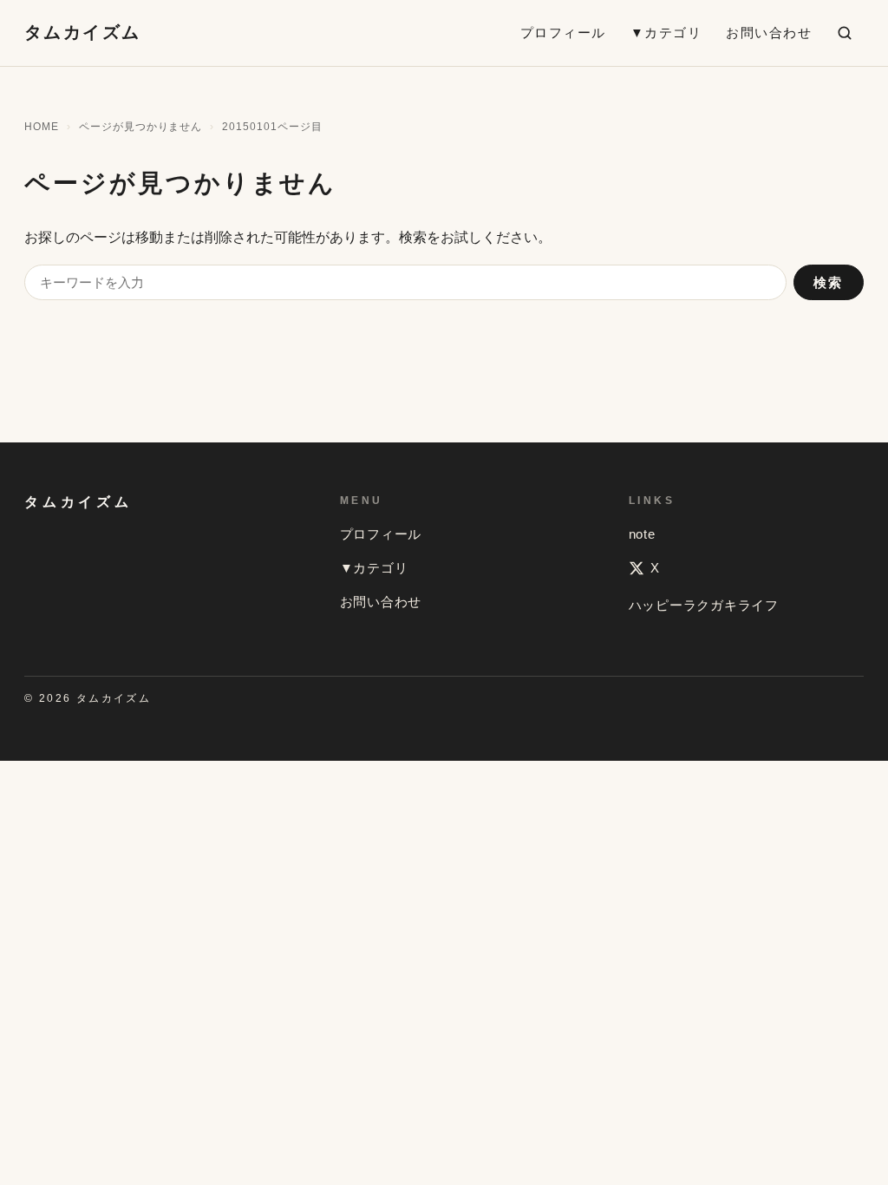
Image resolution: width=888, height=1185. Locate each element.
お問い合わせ (769, 32)
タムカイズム (82, 32)
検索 (828, 282)
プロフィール (563, 32)
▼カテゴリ (666, 32)
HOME (41, 127)
